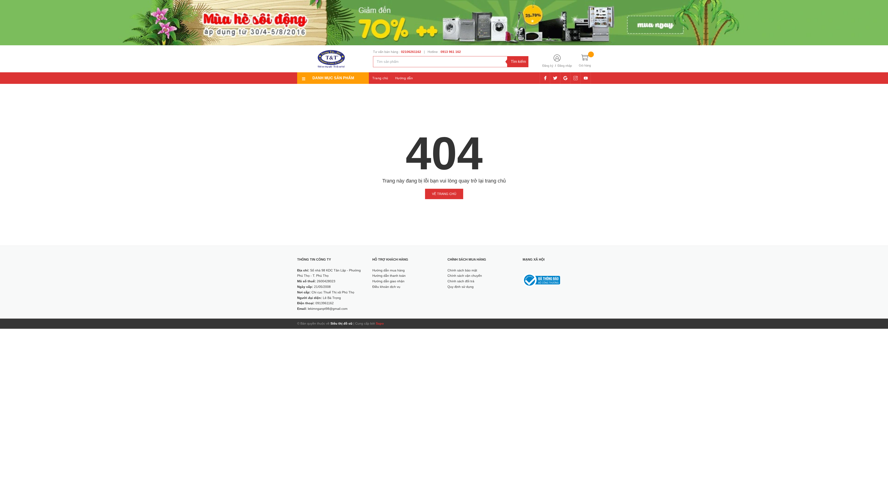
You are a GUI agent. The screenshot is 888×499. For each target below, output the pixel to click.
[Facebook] (545, 78)
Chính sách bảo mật (462, 270)
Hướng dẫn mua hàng (388, 270)
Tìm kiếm (518, 62)
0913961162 (324, 303)
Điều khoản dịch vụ (386, 287)
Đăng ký (547, 65)
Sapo (380, 323)
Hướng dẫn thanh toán (389, 275)
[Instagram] (575, 78)
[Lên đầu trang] (879, 475)
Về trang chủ (444, 194)
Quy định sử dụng (460, 287)
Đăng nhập (565, 65)
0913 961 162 (451, 52)
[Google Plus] (565, 78)
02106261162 (411, 52)
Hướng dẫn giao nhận (388, 281)
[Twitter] (555, 78)
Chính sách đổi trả (460, 281)
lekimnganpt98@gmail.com (328, 308)
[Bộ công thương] (541, 280)
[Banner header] (444, 22)
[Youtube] (585, 78)
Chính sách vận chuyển (464, 275)
